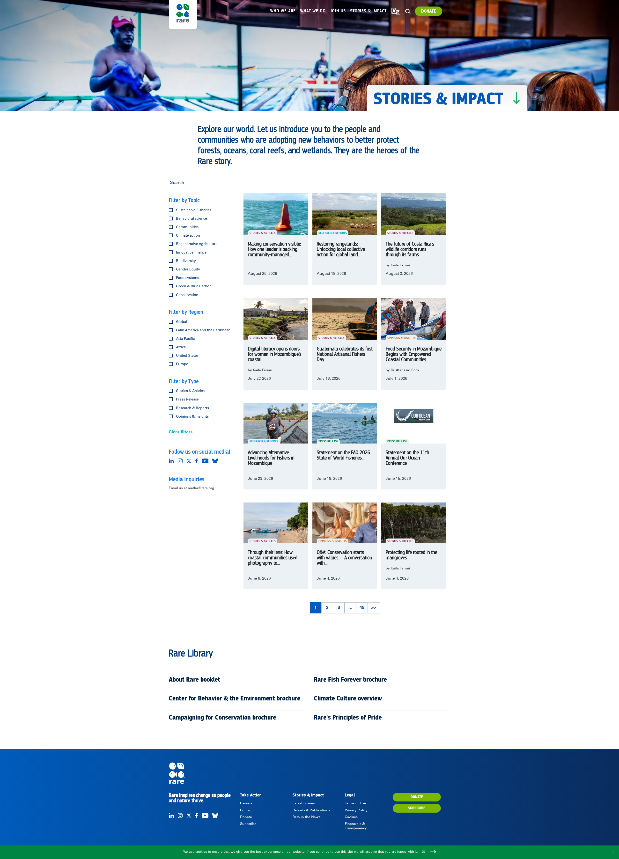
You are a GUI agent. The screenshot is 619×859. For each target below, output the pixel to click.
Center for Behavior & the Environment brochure (234, 698)
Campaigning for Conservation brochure (222, 717)
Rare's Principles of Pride (348, 717)
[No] (613, 852)
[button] (408, 11)
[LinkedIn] (171, 461)
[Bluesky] (215, 461)
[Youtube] (205, 461)
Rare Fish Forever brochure (350, 679)
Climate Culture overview (348, 698)
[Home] (204, 773)
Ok (423, 851)
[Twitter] (188, 461)
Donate (428, 11)
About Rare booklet (194, 679)
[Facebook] (196, 461)
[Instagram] (180, 461)
